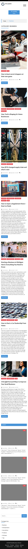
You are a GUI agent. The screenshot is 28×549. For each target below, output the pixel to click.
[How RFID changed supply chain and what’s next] (14, 145)
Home (4, 21)
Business (3, 70)
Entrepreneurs (10, 108)
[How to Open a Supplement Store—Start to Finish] (14, 189)
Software (4, 111)
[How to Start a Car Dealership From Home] (14, 310)
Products (4, 200)
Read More (4, 82)
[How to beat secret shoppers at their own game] (14, 49)
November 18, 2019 (14, 328)
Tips (8, 70)
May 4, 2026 (12, 448)
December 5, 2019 (14, 270)
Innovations (17, 108)
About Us (7, 545)
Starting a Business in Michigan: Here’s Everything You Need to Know (12, 264)
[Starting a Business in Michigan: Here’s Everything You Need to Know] (14, 249)
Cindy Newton (5, 79)
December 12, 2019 (14, 209)
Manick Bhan (4, 448)
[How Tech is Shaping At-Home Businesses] (14, 97)
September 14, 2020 (14, 79)
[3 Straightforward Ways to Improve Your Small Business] (14, 369)
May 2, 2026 (12, 475)
